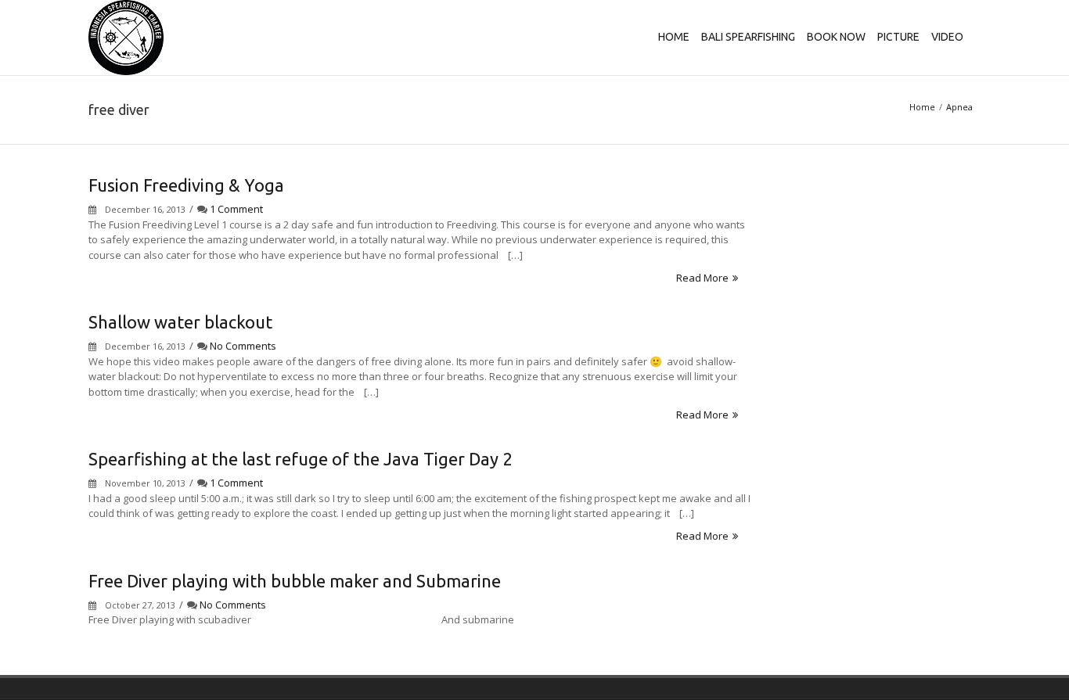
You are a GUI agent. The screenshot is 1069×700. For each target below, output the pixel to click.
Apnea (959, 107)
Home (922, 107)
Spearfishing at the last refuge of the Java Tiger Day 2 (300, 458)
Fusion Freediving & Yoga (186, 185)
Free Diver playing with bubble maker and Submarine (294, 581)
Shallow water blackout (180, 322)
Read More (702, 278)
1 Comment (236, 209)
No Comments (243, 346)
